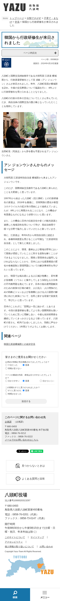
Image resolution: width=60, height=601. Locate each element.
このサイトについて (15, 537)
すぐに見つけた (14, 390)
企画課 (8, 421)
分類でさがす (34, 18)
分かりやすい (14, 381)
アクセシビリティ (14, 542)
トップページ (17, 18)
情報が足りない (14, 368)
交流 (17, 22)
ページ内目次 (30, 53)
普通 (27, 365)
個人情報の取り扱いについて (19, 546)
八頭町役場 (16, 494)
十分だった (13, 365)
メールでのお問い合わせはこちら (21, 440)
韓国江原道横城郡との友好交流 (19, 344)
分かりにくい (48, 381)
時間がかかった (14, 394)
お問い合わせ (46, 546)
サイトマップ (37, 537)
